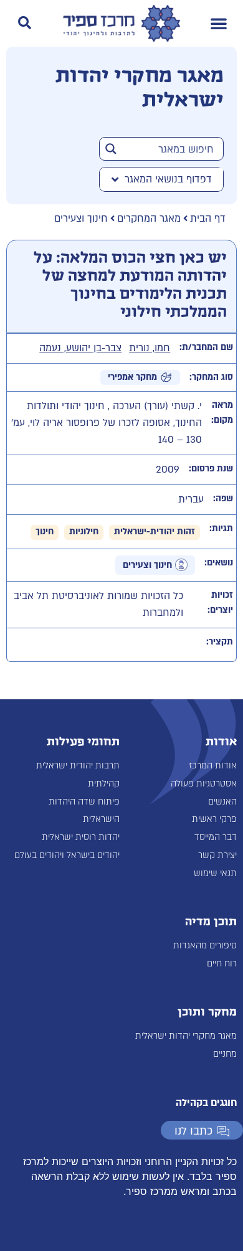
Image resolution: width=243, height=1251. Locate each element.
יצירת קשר (217, 855)
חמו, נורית (149, 348)
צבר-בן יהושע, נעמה (80, 348)
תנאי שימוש (215, 873)
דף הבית (208, 218)
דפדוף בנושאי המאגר (168, 179)
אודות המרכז (213, 766)
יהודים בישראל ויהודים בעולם (67, 855)
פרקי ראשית (214, 819)
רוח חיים (222, 964)
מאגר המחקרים (149, 218)
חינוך (45, 531)
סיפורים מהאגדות (205, 945)
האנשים (222, 802)
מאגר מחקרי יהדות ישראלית (186, 1036)
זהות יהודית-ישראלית (154, 531)
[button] (219, 23)
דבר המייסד (215, 837)
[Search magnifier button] (111, 149)
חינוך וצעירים (81, 218)
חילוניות (83, 531)
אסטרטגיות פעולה (204, 784)
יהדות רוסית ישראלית (81, 837)
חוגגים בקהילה (206, 1103)
